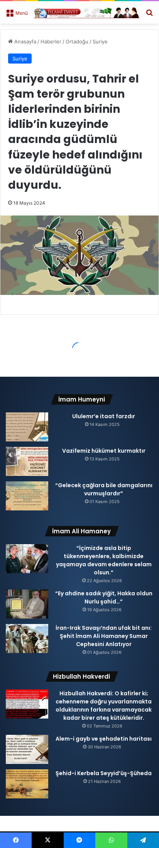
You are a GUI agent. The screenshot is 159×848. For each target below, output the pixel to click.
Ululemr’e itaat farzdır (103, 416)
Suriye (100, 41)
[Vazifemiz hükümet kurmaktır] (27, 461)
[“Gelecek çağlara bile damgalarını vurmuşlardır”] (27, 495)
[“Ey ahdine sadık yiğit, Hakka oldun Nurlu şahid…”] (27, 604)
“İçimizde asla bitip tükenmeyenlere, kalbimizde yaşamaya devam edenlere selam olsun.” (104, 560)
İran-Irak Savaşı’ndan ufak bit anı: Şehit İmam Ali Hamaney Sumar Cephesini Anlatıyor (104, 636)
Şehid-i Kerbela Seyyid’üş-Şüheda (104, 773)
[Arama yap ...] (149, 15)
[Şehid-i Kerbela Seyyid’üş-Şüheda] (27, 783)
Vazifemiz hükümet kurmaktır (103, 451)
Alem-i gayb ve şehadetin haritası (104, 739)
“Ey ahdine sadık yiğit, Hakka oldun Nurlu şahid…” (103, 597)
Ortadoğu (77, 41)
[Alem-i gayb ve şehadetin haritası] (27, 749)
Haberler (51, 41)
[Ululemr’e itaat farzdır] (27, 426)
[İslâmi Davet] (87, 12)
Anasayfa (24, 41)
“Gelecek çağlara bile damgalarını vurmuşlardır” (103, 489)
